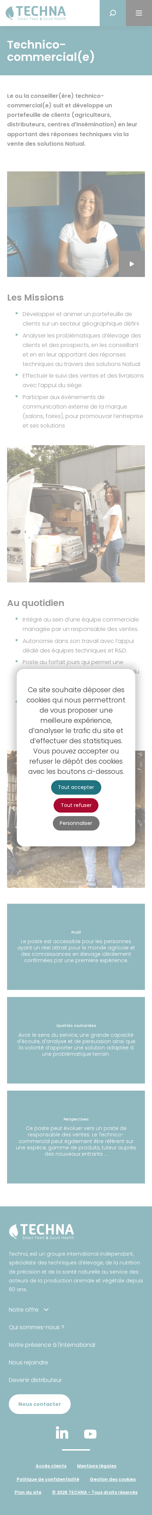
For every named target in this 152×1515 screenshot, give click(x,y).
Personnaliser (76, 823)
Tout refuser (76, 805)
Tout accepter (76, 787)
